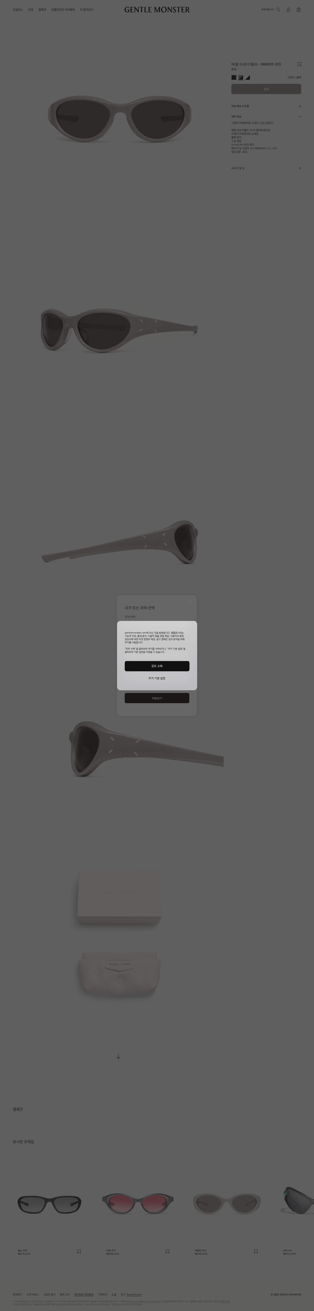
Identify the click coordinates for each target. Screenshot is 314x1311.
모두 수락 (157, 666)
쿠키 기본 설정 (156, 678)
